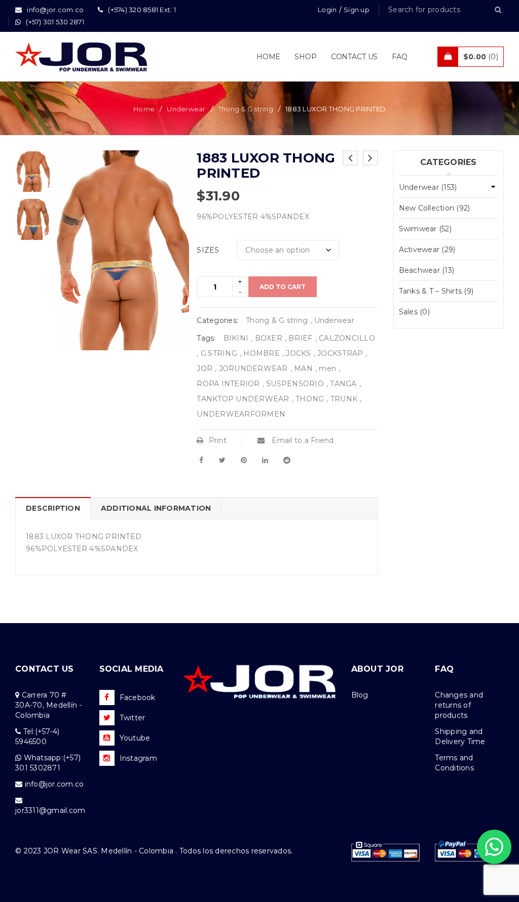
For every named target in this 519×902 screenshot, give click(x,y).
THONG (309, 398)
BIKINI (236, 338)
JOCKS (298, 353)
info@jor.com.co (54, 784)
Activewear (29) (427, 249)
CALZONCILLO (347, 338)
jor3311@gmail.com (50, 810)
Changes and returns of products (459, 705)
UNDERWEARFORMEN (241, 414)
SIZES (208, 250)
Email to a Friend (302, 440)
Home (144, 109)
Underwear (186, 109)
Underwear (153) (428, 187)
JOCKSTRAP (340, 353)
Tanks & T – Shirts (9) (436, 291)
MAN (303, 368)
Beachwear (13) (427, 270)
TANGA (343, 383)
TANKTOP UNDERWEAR (243, 398)
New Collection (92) (434, 208)
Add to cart (283, 287)
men (327, 368)
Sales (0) (414, 311)
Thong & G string (245, 109)
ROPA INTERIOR (228, 383)
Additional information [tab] (156, 508)
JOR (204, 368)
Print (218, 440)
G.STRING (219, 353)
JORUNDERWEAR (253, 368)
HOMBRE (261, 353)
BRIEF (300, 338)
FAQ (444, 669)
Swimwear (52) (425, 228)
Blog (359, 695)
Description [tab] (53, 508)
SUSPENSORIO (295, 383)
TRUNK (343, 398)
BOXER (268, 338)
